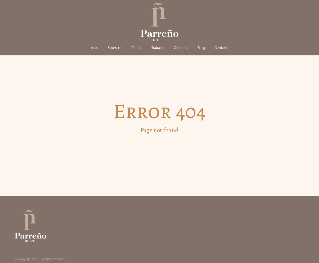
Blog (201, 48)
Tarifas (137, 48)
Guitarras (181, 48)
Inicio (94, 48)
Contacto (222, 48)
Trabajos (157, 48)
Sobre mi (115, 48)
